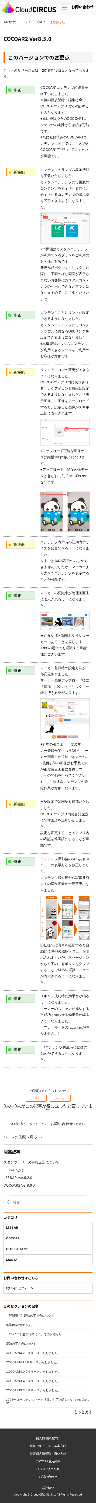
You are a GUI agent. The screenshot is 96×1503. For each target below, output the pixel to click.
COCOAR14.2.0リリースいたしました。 (33, 1353)
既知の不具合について (21, 1343)
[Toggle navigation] (65, 7)
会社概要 (48, 1488)
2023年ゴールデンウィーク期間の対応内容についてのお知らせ (47, 1401)
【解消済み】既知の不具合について (30, 1315)
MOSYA (11, 1260)
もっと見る (83, 1411)
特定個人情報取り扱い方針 (48, 1453)
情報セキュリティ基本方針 (48, 1446)
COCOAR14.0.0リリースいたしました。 (33, 1371)
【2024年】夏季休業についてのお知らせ (34, 1334)
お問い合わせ (82, 7)
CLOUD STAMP (17, 1249)
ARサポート (13, 22)
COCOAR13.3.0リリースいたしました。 (33, 1390)
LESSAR (12, 1227)
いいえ (60, 1098)
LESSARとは (13, 1170)
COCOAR (37, 22)
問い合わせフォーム (19, 1288)
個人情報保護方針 (48, 1438)
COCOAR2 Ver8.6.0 (19, 1185)
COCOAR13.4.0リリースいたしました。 (33, 1381)
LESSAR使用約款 (48, 1469)
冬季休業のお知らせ (19, 1325)
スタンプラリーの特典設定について (31, 1162)
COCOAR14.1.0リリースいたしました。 (33, 1362)
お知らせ (57, 22)
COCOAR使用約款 (47, 1461)
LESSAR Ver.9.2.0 (17, 1177)
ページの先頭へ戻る (20, 1137)
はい (36, 1098)
